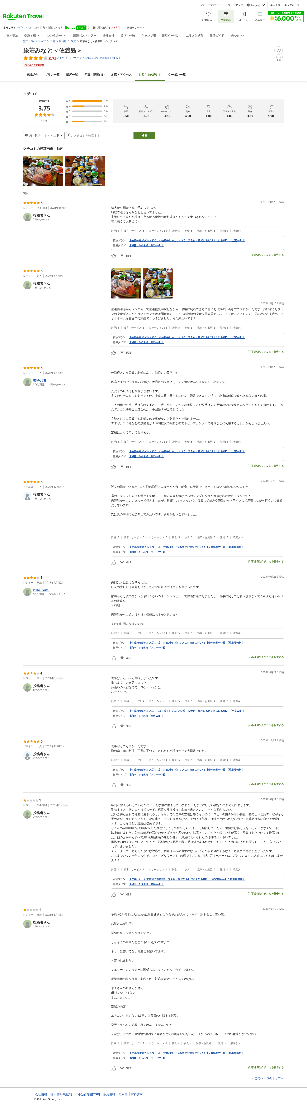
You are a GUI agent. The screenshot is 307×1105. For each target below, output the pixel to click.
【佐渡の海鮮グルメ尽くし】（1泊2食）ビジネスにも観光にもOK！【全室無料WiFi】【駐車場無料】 (186, 547)
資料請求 (137, 1094)
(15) (95, 74)
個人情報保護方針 (62, 1094)
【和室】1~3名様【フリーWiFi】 (147, 552)
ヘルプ (200, 5)
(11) (149, 74)
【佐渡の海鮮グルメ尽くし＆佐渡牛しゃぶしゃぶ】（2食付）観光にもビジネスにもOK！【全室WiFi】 (187, 240)
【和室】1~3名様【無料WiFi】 (146, 342)
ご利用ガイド (216, 5)
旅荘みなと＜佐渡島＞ (52, 50)
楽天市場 (275, 5)
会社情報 (41, 1094)
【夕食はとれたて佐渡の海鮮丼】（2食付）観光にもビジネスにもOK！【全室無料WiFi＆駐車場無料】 (187, 879)
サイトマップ (235, 5)
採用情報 (109, 1094)
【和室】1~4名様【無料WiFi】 (146, 245)
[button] (43, 171)
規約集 (123, 1094)
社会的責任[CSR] (88, 1094)
